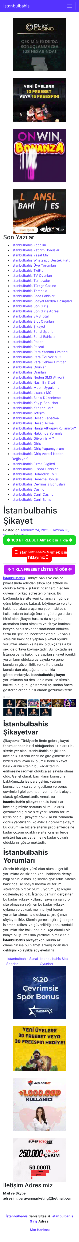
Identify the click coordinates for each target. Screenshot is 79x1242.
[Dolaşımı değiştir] (70, 6)
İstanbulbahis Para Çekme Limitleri (39, 362)
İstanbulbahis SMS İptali (31, 316)
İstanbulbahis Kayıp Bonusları (35, 403)
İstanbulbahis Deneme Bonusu (35, 479)
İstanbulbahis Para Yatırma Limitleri (40, 352)
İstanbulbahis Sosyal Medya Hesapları (42, 301)
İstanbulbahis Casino (28, 489)
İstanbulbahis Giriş (26, 443)
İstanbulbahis (16, 5)
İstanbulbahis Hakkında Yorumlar (38, 433)
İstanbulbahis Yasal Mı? (30, 255)
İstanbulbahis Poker (27, 342)
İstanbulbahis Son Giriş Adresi (35, 311)
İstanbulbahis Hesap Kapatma (35, 418)
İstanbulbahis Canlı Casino (33, 494)
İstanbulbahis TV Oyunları (32, 275)
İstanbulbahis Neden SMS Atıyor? (38, 377)
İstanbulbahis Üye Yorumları (34, 265)
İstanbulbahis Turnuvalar (31, 280)
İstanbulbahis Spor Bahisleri (33, 296)
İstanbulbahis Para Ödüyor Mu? (36, 357)
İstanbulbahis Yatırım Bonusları (36, 250)
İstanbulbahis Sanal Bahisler (34, 336)
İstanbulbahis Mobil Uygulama (35, 387)
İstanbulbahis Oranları (29, 372)
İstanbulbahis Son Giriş (30, 306)
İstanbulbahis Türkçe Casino (34, 286)
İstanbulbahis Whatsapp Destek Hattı (41, 260)
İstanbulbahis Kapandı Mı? (32, 408)
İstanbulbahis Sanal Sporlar (33, 331)
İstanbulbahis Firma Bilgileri (33, 464)
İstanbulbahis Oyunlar (29, 367)
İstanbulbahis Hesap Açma (33, 423)
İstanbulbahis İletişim (28, 413)
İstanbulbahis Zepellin (29, 245)
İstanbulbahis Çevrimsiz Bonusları (38, 484)
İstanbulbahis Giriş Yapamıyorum (38, 448)
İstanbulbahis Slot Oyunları (33, 321)
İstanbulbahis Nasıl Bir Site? (33, 382)
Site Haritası (40, 1230)
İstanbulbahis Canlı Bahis (31, 499)
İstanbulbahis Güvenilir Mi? (33, 438)
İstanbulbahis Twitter (28, 270)
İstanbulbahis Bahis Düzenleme (36, 398)
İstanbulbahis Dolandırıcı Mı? (34, 474)
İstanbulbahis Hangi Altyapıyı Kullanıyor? (44, 428)
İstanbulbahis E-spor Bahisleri (35, 469)
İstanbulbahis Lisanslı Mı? (32, 392)
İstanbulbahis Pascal (28, 347)
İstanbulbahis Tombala (29, 291)
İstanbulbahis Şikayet (28, 326)
